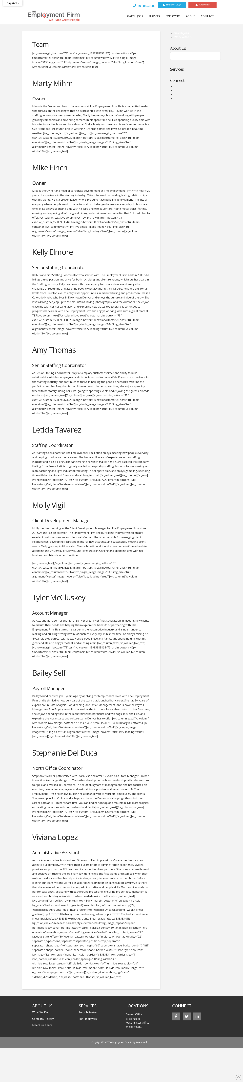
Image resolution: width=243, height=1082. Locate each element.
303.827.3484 (133, 1027)
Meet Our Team (185, 56)
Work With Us (183, 37)
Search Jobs (181, 33)
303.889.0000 (133, 1019)
